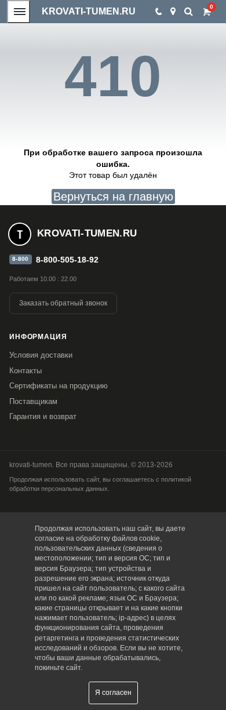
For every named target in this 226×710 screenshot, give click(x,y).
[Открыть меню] (18, 11)
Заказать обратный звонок (63, 303)
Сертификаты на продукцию (58, 385)
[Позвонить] (158, 11)
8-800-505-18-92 (67, 259)
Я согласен (113, 693)
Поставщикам (33, 401)
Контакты (25, 370)
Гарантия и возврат (42, 416)
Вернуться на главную (113, 196)
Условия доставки (40, 355)
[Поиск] (188, 11)
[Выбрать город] (173, 11)
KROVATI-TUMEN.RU (89, 11)
